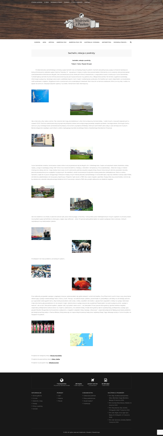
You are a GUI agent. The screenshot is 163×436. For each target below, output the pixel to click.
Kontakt (87, 2)
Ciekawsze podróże (90, 395)
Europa (37, 42)
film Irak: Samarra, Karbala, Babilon (120, 420)
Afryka (51, 42)
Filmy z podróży (77, 2)
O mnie (46, 2)
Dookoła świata (120, 42)
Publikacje (87, 403)
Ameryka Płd (61, 42)
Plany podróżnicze (89, 398)
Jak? (59, 395)
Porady (66, 2)
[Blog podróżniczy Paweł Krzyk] (81, 29)
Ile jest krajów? (88, 401)
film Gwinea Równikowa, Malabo (119, 403)
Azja (44, 42)
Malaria (60, 398)
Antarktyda (106, 42)
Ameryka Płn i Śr (75, 42)
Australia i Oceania (91, 42)
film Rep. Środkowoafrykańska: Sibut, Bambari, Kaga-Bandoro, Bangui (119, 398)
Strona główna (36, 2)
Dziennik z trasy (56, 2)
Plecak (60, 401)
